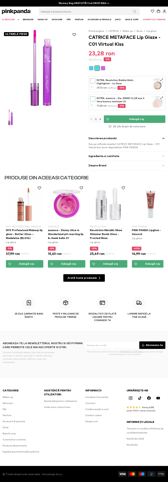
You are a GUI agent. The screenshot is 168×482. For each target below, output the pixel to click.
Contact (90, 403)
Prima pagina (98, 31)
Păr (5, 409)
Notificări (132, 445)
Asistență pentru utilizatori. (60, 401)
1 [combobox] (91, 87)
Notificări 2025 (135, 439)
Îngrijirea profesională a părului (21, 452)
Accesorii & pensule (14, 421)
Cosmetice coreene (14, 440)
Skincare (8, 403)
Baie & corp (9, 434)
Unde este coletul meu (57, 407)
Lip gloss (151, 31)
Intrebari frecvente (96, 397)
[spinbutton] (96, 119)
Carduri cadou (93, 415)
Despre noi (91, 421)
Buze (140, 31)
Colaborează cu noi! (96, 409)
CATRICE (113, 31)
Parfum (7, 415)
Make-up (128, 31)
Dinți (6, 427)
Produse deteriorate (15, 446)
